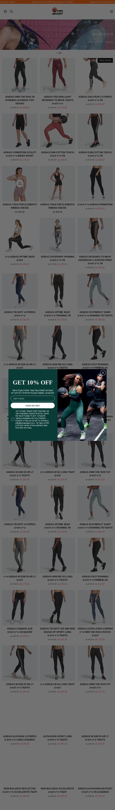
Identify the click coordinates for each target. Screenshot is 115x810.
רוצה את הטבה (33, 405)
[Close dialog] (103, 372)
